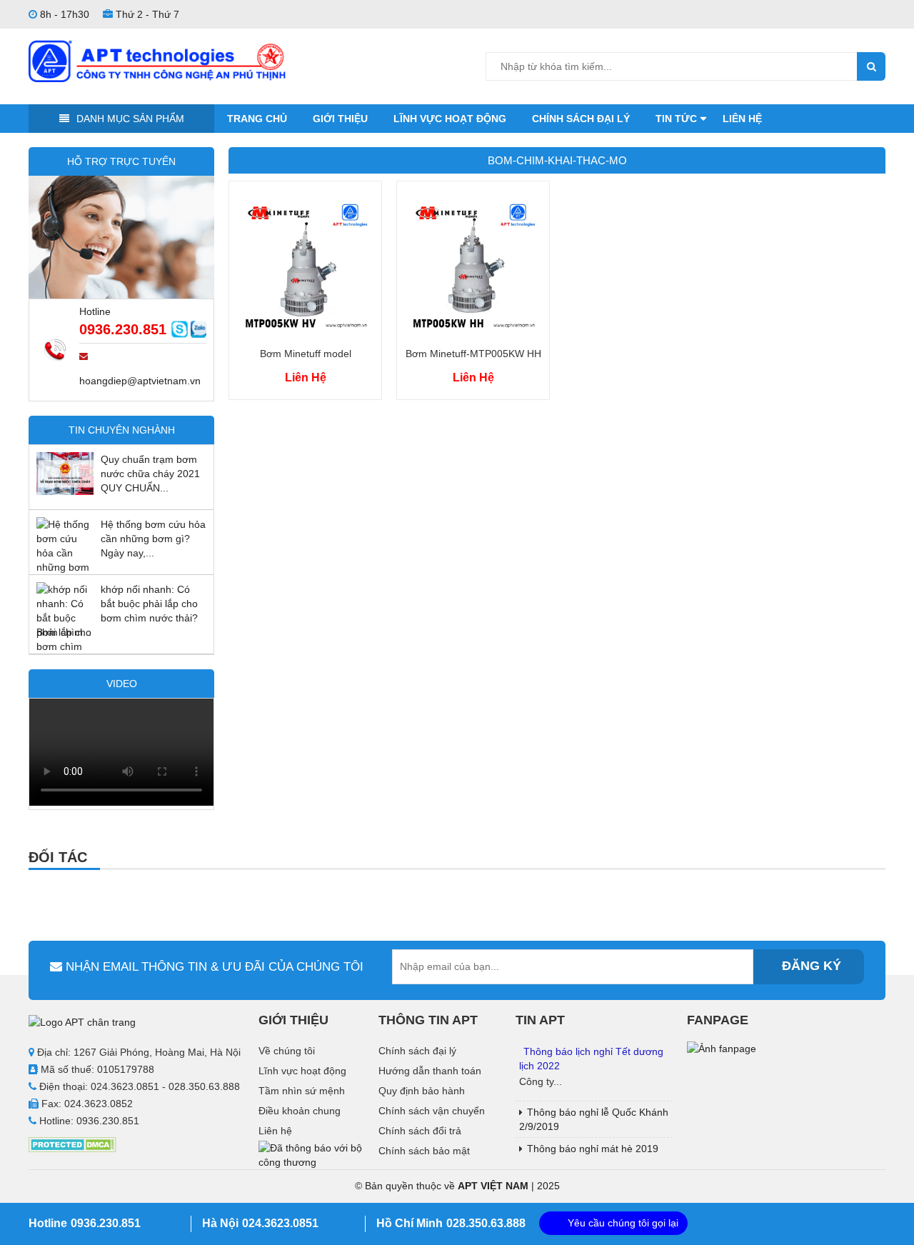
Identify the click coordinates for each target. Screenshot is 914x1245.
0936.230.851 (122, 329)
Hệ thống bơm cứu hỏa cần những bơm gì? (153, 531)
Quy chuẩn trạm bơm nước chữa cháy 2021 (150, 466)
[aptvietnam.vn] (157, 60)
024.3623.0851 (280, 1223)
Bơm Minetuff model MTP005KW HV (305, 355)
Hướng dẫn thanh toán (429, 1070)
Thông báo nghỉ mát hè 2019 (592, 1148)
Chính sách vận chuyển (431, 1110)
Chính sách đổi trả (419, 1130)
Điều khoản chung (299, 1110)
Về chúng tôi (286, 1050)
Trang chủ (257, 118)
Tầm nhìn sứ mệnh (301, 1090)
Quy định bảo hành (421, 1090)
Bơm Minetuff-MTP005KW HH (473, 353)
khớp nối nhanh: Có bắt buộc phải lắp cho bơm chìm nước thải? (149, 604)
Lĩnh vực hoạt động (449, 118)
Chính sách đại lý (581, 118)
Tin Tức (676, 118)
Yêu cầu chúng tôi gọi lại (623, 1223)
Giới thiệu (340, 118)
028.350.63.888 (486, 1223)
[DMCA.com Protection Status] (72, 1143)
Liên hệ (742, 118)
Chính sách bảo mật (424, 1150)
